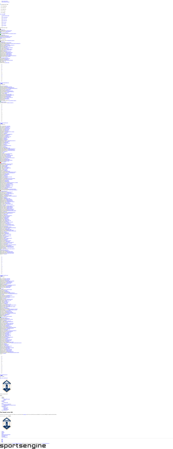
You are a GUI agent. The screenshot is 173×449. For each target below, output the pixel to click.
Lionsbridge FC (7, 186)
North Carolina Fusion (10, 323)
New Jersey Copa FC (10, 204)
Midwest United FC (9, 199)
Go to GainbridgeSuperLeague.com (5, 37)
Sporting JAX (7, 35)
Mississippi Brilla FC (10, 200)
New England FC (8, 203)
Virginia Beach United (10, 246)
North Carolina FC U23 (11, 205)
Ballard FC (5, 138)
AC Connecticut (7, 278)
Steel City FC (6, 236)
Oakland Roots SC (8, 53)
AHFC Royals (7, 129)
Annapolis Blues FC (9, 134)
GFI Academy (7, 173)
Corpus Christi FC (8, 89)
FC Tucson (5, 169)
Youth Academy (6, 407)
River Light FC (7, 219)
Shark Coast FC (7, 228)
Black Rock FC (7, 141)
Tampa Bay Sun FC (9, 36)
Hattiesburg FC (7, 174)
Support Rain (5, 408)
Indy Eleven (6, 46)
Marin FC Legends (9, 195)
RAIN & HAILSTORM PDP (6, 404)
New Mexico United (9, 52)
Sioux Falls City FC (9, 339)
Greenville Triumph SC (10, 91)
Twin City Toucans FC (10, 242)
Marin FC (5, 315)
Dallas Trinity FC (8, 31)
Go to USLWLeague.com (3, 374)
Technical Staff (6, 402)
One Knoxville (7, 325)
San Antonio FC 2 (8, 223)
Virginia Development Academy (14, 352)
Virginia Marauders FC (10, 247)
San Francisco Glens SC (11, 225)
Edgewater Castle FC (10, 163)
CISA (3, 152)
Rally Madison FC (8, 332)
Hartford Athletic (8, 305)
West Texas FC (7, 250)
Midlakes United (7, 198)
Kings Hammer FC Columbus (13, 182)
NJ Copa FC (6, 322)
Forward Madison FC (10, 90)
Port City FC (6, 213)
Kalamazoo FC (7, 181)
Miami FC (5, 50)
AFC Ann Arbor (7, 128)
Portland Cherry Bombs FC (12, 330)
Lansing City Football (10, 184)
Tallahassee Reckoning (10, 347)
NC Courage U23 (8, 320)
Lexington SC (3, 34)
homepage (24, 414)
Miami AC (5, 197)
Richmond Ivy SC (8, 333)
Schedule (3, 400)
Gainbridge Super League (4, 4)
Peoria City (5, 211)
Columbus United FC (10, 155)
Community (3, 406)
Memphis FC (6, 196)
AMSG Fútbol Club (9, 281)
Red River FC (7, 218)
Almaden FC (6, 132)
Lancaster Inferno (8, 310)
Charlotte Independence (10, 87)
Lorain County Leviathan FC (13, 189)
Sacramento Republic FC (4, 57)
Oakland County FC (9, 208)
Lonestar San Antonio (10, 312)
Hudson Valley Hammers (11, 178)
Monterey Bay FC (8, 51)
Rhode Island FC (8, 56)
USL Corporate (4, 25)
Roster (3, 401)
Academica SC (7, 127)
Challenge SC (7, 291)
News (2, 403)
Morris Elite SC (7, 202)
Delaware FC (6, 158)
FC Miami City (7, 167)
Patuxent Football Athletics (12, 210)
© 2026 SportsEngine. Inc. (45, 443)
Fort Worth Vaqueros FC (11, 172)
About (3, 398)
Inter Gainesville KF (9, 179)
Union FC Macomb (9, 349)
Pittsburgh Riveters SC (10, 328)
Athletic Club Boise (9, 86)
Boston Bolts (6, 142)
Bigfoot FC (5, 139)
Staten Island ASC (8, 235)
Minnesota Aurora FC (4, 317)
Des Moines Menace (9, 160)
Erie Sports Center (8, 164)
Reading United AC (9, 215)
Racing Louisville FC (10, 331)
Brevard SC (5, 144)
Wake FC (4, 353)
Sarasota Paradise (8, 96)
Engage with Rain (6, 409)
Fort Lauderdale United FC (12, 33)
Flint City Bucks (7, 171)
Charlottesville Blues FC (11, 149)
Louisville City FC (8, 192)
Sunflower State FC (9, 238)
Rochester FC (7, 221)
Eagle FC (4, 161)
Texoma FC (5, 239)
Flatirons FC (6, 170)
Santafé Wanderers (8, 226)
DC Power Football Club (4, 32)
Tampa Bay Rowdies (10, 60)
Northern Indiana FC (10, 206)
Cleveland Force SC (9, 153)
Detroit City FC (7, 44)
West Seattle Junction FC (4, 249)
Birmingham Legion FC (11, 40)
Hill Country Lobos (9, 176)
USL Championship (4, 17)
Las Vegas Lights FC (10, 47)
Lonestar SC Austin (9, 311)
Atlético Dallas (7, 62)
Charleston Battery (8, 42)
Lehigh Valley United (10, 185)
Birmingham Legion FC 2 (11, 140)
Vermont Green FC (9, 245)
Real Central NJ (7, 216)
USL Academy (3, 12)
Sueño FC (5, 237)
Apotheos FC (6, 135)
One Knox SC (7, 92)
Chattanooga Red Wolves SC (13, 88)
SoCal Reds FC (7, 341)
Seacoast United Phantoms (12, 227)
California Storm (7, 287)
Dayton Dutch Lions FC (11, 157)
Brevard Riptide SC (9, 285)
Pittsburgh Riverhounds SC (12, 55)
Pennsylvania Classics (10, 209)
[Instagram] (2, 83)
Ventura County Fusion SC (12, 244)
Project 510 (5, 214)
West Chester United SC (11, 248)
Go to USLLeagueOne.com (4, 122)
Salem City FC (7, 222)
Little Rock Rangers (9, 187)
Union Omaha (7, 98)
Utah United (6, 243)
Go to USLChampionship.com (4, 82)
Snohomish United (8, 229)
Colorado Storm (7, 154)
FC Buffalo (5, 166)
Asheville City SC (8, 136)
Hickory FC (6, 175)
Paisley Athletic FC (9, 326)
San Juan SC (6, 338)
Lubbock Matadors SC (10, 193)
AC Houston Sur (8, 126)
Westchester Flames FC (10, 252)
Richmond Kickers (8, 95)
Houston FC (6, 177)
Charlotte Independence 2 (11, 148)
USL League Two (3, 9)
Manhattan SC (7, 194)
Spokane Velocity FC (10, 97)
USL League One (3, 7)
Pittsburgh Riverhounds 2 (11, 212)
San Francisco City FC (10, 224)
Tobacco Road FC (8, 240)
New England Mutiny (10, 321)
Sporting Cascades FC (10, 102)
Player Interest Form (5, 405)
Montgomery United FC (11, 201)
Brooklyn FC (3, 29)
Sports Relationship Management (17, 443)
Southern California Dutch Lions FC (16, 342)
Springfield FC (7, 233)
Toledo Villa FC (7, 241)
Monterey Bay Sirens (10, 319)
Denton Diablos (7, 159)
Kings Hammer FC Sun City (13, 309)
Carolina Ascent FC (9, 30)
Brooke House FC (8, 145)
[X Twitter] (0, 83)
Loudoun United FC (9, 49)
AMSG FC (5, 133)
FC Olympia (6, 168)
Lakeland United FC (9, 183)
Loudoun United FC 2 (4, 191)
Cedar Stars (5, 147)
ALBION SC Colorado (10, 131)
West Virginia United (10, 251)
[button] (1, 395)
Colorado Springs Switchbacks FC (15, 43)
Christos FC (6, 151)
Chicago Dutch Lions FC (11, 150)
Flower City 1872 (8, 304)
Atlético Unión (7, 137)
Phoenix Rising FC (9, 54)
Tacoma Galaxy (7, 346)
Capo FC (4, 146)
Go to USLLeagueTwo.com (4, 275)
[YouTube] (1, 83)
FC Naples (5, 93)
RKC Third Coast (8, 220)
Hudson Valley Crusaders (11, 306)
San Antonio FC (7, 58)
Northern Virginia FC (10, 207)
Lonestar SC (6, 188)
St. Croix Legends (8, 234)
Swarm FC (5, 231)
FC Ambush (6, 165)
